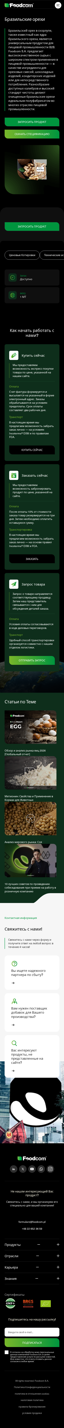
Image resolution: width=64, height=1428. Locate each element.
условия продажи (32, 1413)
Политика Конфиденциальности (32, 1387)
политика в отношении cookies (32, 1393)
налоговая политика (32, 1400)
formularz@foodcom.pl (32, 1221)
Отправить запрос (32, 660)
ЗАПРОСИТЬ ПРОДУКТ (32, 122)
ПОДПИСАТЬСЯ (32, 1342)
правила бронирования (32, 1406)
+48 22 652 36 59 (32, 1228)
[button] (32, 972)
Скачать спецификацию (32, 134)
